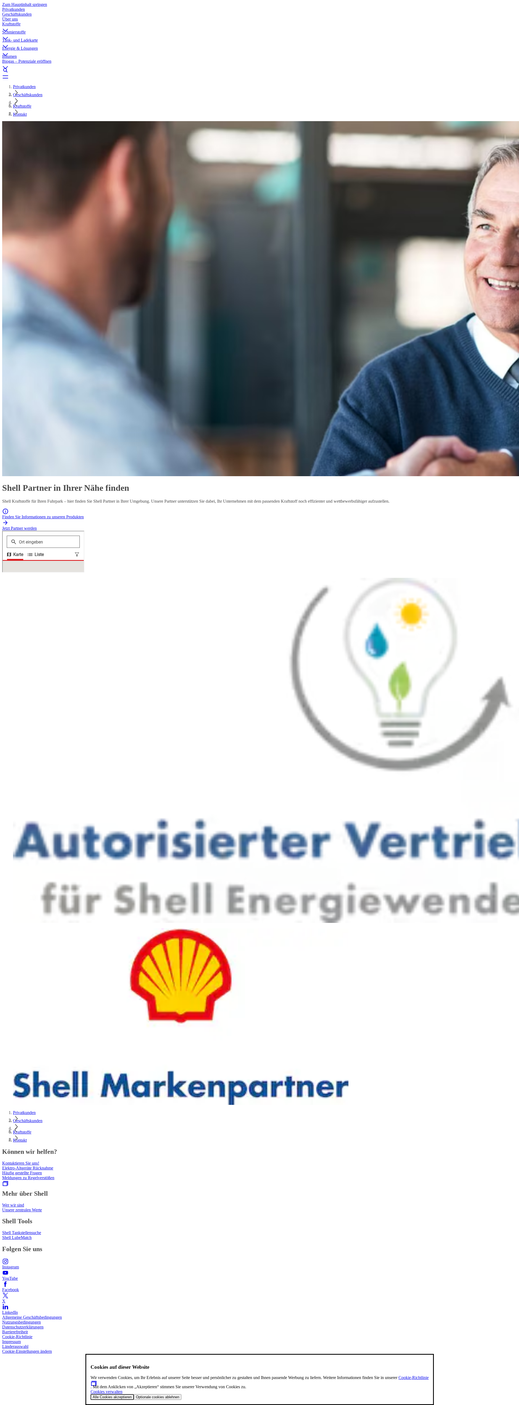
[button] (259, 26)
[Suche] (259, 70)
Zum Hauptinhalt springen (24, 4)
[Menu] (259, 77)
